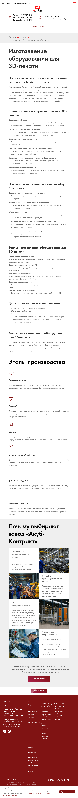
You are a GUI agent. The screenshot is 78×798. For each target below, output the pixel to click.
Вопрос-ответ (32, 705)
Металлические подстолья (33, 770)
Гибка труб (44, 728)
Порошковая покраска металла (45, 738)
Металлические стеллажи (33, 746)
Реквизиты (31, 701)
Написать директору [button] (31, 718)
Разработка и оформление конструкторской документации (46, 704)
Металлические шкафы (33, 765)
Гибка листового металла (46, 724)
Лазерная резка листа (46, 720)
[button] (38, 26)
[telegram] (4, 732)
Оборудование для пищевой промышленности (33, 752)
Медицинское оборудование (58, 712)
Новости (30, 708)
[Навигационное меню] (74, 3)
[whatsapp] (9, 732)
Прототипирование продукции (47, 710)
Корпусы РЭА (58, 716)
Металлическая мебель (59, 707)
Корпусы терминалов (58, 719)
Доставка (31, 714)
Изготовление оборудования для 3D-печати (29, 40)
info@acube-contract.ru (26, 17)
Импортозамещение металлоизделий (60, 702)
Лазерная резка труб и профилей (46, 715)
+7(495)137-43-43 (26, 15)
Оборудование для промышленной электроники (33, 759)
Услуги (24, 37)
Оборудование (32, 711)
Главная (12, 37)
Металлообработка (34, 722)
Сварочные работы (44, 732)
